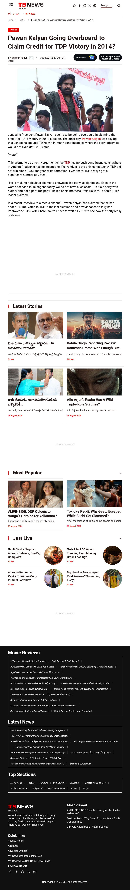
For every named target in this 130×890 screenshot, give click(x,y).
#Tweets (30, 13)
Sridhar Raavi (19, 57)
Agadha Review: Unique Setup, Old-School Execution (34, 672)
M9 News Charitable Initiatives (25, 855)
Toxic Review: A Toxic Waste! (65, 661)
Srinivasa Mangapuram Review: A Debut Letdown (33, 700)
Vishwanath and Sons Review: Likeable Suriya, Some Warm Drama (41, 678)
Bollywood (37, 788)
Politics (22, 20)
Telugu (104, 5)
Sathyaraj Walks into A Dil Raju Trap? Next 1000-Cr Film (36, 758)
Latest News (21, 722)
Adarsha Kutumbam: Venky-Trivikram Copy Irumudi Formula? (39, 741)
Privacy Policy (16, 840)
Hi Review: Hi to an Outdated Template (28, 661)
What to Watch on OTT (95, 783)
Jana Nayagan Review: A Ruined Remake (29, 711)
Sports (74, 788)
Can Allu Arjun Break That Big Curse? (87, 826)
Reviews (44, 783)
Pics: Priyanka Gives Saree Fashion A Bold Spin (96, 741)
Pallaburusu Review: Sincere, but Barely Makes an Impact (86, 666)
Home (10, 20)
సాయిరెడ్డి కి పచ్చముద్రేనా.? (80, 763)
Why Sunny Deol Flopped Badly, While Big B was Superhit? (37, 763)
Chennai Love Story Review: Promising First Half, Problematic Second (43, 705)
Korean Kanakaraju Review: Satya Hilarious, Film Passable (81, 689)
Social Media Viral (18, 788)
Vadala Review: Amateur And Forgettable (73, 711)
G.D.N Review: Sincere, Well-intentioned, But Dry (32, 683)
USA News (75, 783)
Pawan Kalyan (91, 139)
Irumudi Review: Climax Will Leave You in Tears (32, 666)
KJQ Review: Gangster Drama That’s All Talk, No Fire (85, 683)
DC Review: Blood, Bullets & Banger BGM (29, 689)
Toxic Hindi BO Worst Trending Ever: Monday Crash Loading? (39, 736)
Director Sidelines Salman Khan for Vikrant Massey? (40, 747)
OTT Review (58, 783)
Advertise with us (17, 850)
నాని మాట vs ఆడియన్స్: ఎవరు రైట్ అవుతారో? (90, 752)
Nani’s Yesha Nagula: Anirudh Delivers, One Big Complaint (37, 730)
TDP (67, 162)
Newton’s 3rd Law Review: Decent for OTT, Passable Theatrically (40, 694)
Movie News (16, 783)
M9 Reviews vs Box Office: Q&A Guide (29, 861)
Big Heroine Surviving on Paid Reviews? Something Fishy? (37, 752)
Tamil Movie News (56, 788)
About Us (13, 845)
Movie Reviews (24, 652)
